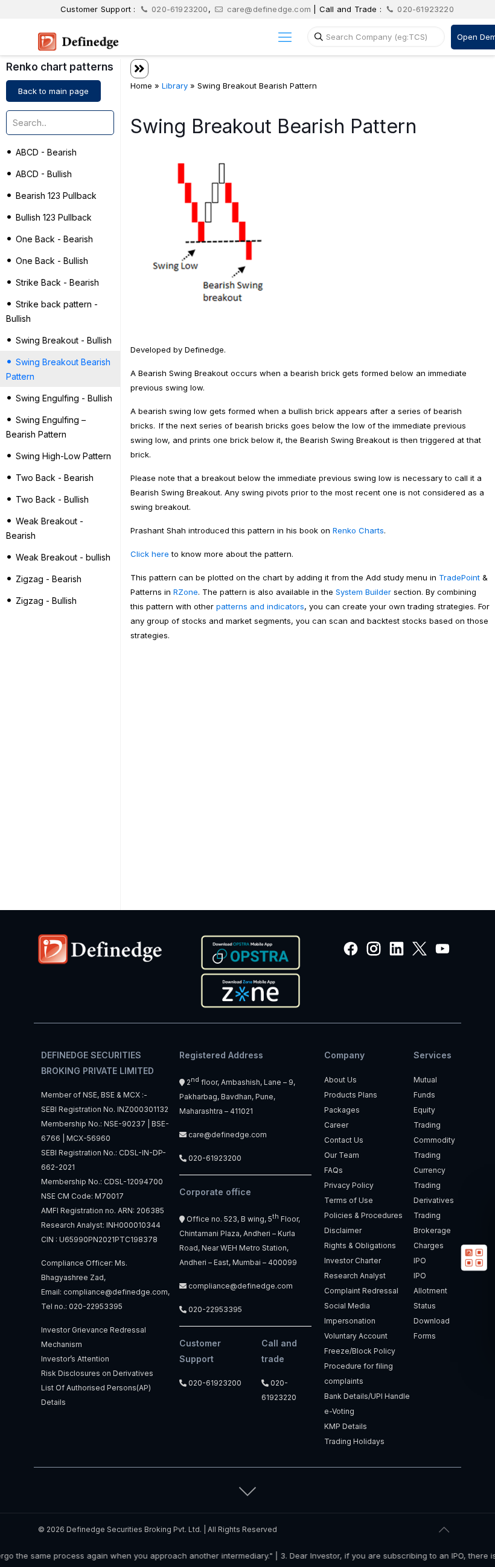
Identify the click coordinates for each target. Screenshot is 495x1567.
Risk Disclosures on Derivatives (97, 1373)
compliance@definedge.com (115, 1291)
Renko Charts (358, 530)
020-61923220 (424, 9)
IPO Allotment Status (430, 1290)
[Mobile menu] (285, 37)
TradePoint (459, 577)
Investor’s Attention (75, 1358)
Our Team (341, 1155)
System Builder (363, 592)
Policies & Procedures (363, 1215)
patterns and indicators (260, 606)
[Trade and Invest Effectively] (78, 37)
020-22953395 (96, 1306)
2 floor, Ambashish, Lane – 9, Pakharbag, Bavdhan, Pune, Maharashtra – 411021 (237, 1097)
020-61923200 (178, 9)
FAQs (333, 1170)
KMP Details (345, 1426)
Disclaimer (343, 1230)
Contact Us (343, 1140)
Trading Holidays (354, 1441)
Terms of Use (348, 1200)
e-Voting (339, 1411)
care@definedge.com (269, 9)
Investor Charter (352, 1260)
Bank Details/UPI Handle (367, 1396)
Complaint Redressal (361, 1290)
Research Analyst (355, 1275)
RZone (185, 592)
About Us (340, 1079)
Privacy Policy (349, 1185)
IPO (420, 1260)
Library (175, 85)
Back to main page (53, 91)
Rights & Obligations (360, 1245)
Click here (149, 554)
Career (336, 1124)
